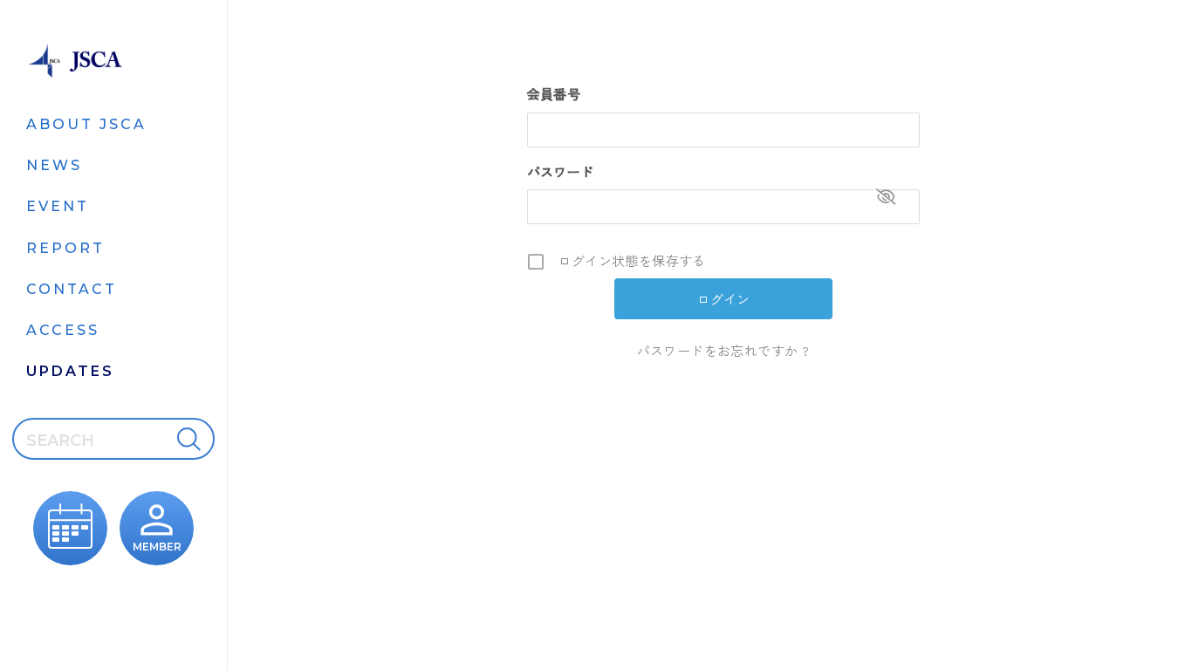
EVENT (57, 206)
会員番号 (554, 94)
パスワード (560, 171)
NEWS (54, 165)
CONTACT (71, 289)
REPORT (65, 248)
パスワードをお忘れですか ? (723, 350)
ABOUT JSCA (86, 124)
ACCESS (62, 330)
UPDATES (70, 371)
